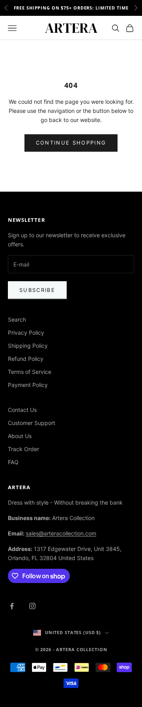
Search (17, 319)
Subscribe (37, 290)
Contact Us (22, 409)
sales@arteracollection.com (61, 533)
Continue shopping (71, 142)
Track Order (23, 449)
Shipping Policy (28, 345)
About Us (20, 436)
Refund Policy (25, 358)
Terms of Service (29, 371)
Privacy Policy (26, 332)
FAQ (13, 462)
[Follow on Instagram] (32, 606)
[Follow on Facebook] (12, 606)
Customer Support (31, 422)
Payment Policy (28, 384)
